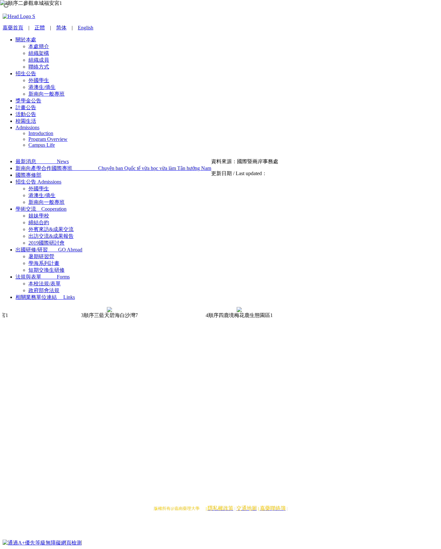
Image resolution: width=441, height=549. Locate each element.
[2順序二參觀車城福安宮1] (98, 48)
